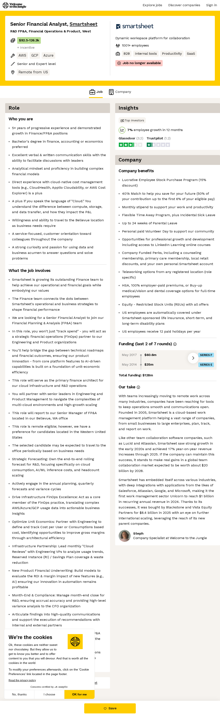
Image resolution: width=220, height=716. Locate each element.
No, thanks (19, 694)
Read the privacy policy (22, 680)
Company (123, 92)
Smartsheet (83, 24)
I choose (49, 694)
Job (99, 92)
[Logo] (14, 5)
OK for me (79, 694)
